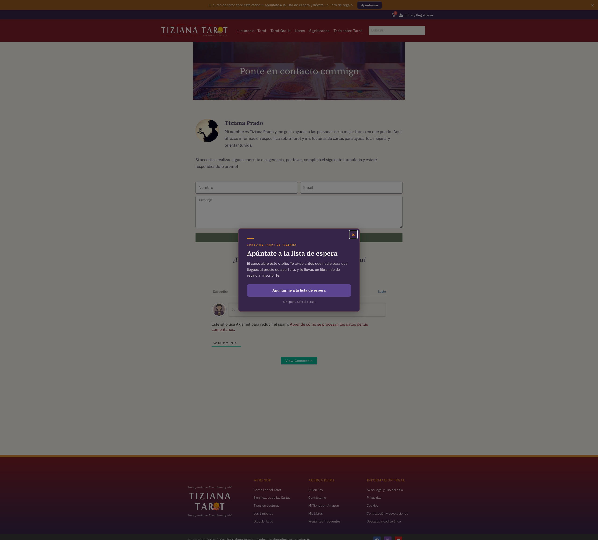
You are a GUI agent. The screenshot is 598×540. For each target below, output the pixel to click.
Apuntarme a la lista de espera (299, 290)
